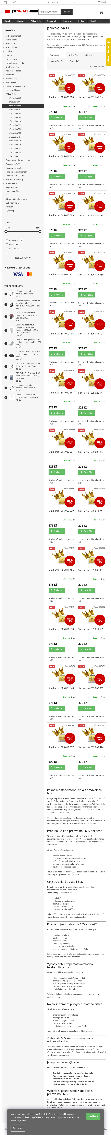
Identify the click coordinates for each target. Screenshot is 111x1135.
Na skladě (15, 240)
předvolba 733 (15, 133)
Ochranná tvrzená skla (15, 86)
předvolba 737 (15, 148)
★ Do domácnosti (13, 36)
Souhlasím (93, 1116)
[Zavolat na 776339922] (8, 2)
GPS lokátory (11, 59)
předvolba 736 (15, 144)
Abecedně (74, 61)
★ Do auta (10, 43)
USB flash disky (12, 203)
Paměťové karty (13, 90)
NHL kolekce (11, 82)
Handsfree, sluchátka (15, 63)
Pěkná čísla (11, 94)
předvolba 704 (15, 113)
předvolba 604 (15, 101)
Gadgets (9, 55)
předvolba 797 (15, 156)
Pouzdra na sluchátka (15, 175)
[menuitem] (8, 21)
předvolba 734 (15, 137)
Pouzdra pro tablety (14, 179)
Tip (12, 252)
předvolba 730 (15, 121)
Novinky (9, 206)
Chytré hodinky (12, 67)
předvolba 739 (15, 152)
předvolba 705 (15, 117)
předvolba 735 (15, 140)
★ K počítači (11, 47)
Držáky (9, 51)
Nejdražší (88, 55)
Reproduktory (12, 187)
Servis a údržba (12, 191)
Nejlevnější (73, 55)
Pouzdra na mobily (14, 168)
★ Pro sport (11, 39)
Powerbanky (11, 183)
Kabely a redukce (13, 70)
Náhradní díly (11, 78)
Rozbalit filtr (21, 258)
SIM (7, 195)
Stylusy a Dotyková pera (16, 199)
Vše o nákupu (52, 2)
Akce (13, 244)
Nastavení (18, 1128)
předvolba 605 (15, 105)
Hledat (66, 11)
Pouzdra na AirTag (14, 164)
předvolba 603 (15, 98)
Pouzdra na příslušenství (16, 171)
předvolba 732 (15, 129)
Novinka (14, 248)
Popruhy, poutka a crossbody (19, 160)
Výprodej (10, 210)
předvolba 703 (15, 109)
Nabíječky (10, 74)
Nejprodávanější (57, 61)
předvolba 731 (15, 125)
